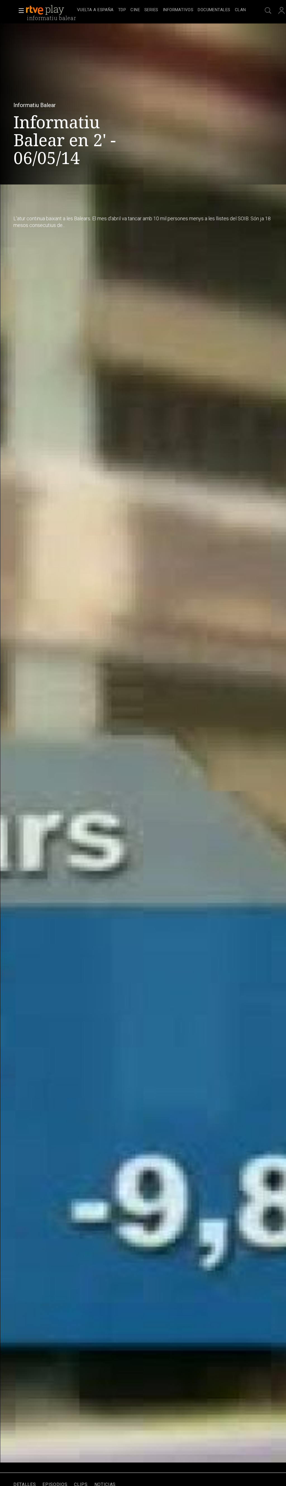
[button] (19, 10)
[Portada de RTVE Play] (45, 10)
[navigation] (161, 10)
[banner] (50, 10)
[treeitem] (95, 10)
